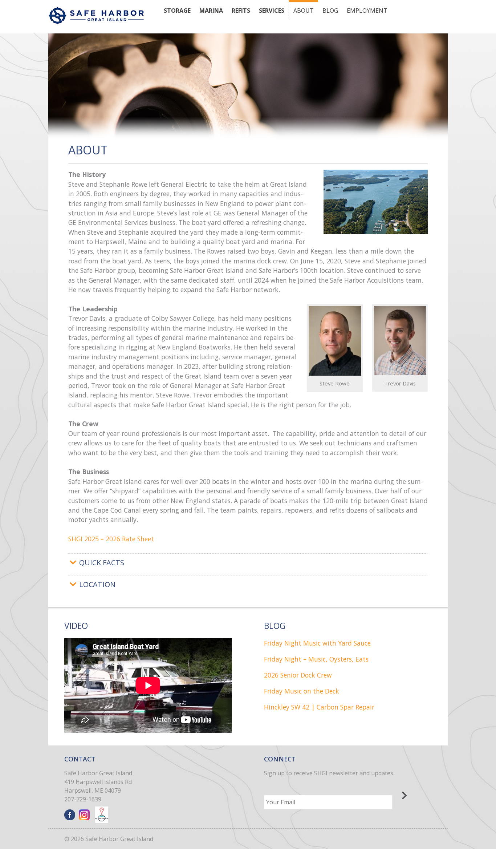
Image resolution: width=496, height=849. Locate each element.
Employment (367, 11)
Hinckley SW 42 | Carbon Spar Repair (319, 707)
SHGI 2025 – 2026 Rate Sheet (111, 538)
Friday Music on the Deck (301, 691)
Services (271, 11)
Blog (330, 11)
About (303, 11)
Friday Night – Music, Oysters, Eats (316, 659)
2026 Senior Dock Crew (298, 675)
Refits (241, 11)
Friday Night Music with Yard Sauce (317, 643)
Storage (177, 11)
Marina (211, 11)
